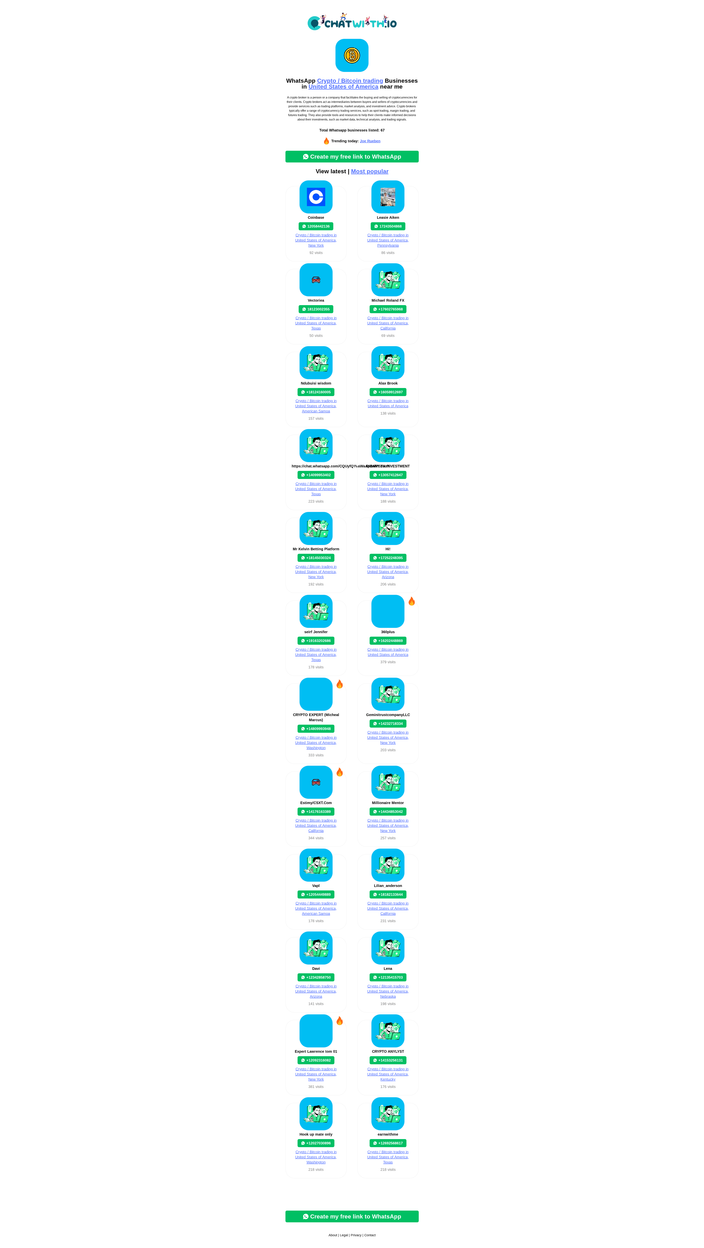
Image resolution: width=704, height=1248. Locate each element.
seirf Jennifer (316, 632)
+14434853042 (390, 812)
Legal (344, 1235)
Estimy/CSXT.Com (316, 803)
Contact (370, 1235)
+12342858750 (318, 977)
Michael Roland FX (388, 300)
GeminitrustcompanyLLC (388, 715)
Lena (388, 969)
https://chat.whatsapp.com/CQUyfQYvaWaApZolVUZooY (340, 466)
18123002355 (318, 309)
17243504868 (391, 226)
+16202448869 (390, 641)
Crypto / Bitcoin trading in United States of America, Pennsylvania (388, 240)
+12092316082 (318, 1060)
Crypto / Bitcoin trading (350, 80)
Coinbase (316, 217)
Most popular (369, 171)
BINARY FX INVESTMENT (388, 466)
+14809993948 (318, 729)
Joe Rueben (370, 141)
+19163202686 (318, 641)
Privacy (356, 1235)
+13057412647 (390, 475)
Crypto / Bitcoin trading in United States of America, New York (316, 240)
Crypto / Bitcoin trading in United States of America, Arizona (388, 572)
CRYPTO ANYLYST (388, 1051)
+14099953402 (318, 475)
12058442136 (318, 226)
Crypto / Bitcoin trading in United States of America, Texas (316, 323)
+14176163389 (318, 812)
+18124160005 (318, 392)
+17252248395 (390, 558)
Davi (316, 969)
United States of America (343, 86)
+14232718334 (390, 724)
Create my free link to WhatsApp (355, 156)
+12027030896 (318, 1143)
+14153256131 (390, 1060)
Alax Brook (388, 383)
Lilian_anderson (388, 886)
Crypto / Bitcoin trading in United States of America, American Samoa (316, 406)
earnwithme (388, 1134)
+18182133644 (390, 894)
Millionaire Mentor (388, 803)
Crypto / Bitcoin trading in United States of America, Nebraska (388, 991)
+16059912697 (390, 392)
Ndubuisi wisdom (316, 383)
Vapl (316, 886)
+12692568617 (390, 1143)
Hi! (388, 549)
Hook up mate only (316, 1134)
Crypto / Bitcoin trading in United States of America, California (388, 323)
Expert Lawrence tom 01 (316, 1051)
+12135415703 (390, 977)
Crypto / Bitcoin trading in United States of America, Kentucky (388, 1074)
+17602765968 (390, 309)
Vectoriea (316, 300)
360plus (388, 632)
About (333, 1235)
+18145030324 (318, 558)
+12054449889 (318, 894)
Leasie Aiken (388, 217)
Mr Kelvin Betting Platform (316, 549)
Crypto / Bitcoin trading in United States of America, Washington (316, 742)
